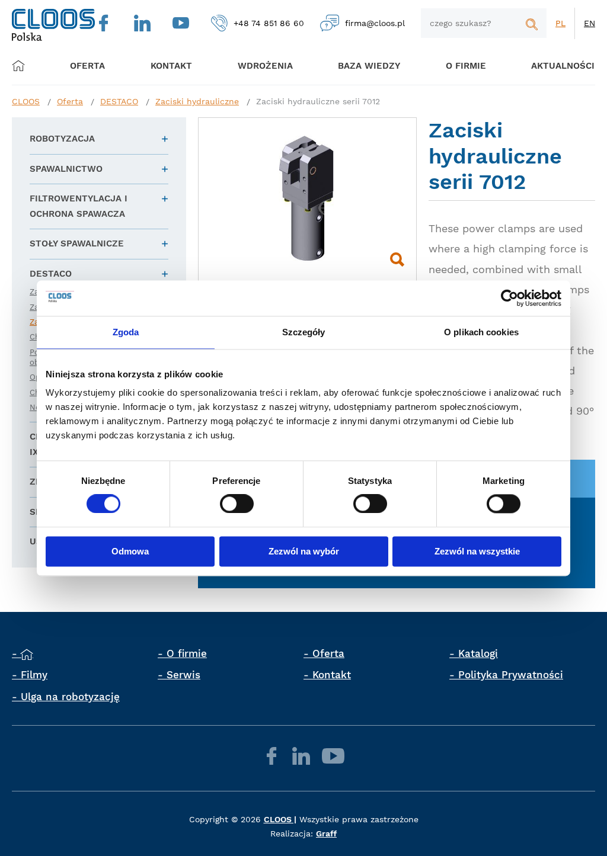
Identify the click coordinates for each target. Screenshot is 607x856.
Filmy (34, 675)
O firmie (466, 65)
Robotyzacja (62, 138)
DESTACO (119, 101)
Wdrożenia (265, 65)
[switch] (237, 504)
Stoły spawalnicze (77, 243)
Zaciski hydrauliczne (197, 101)
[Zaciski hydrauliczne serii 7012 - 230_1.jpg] (307, 199)
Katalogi (478, 653)
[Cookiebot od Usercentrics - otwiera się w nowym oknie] (509, 298)
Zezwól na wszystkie (477, 551)
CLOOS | (280, 819)
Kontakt (331, 675)
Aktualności (563, 65)
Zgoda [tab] (126, 332)
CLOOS (26, 101)
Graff (326, 833)
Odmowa (130, 551)
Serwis (183, 675)
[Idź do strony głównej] (53, 25)
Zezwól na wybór (304, 551)
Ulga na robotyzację (70, 697)
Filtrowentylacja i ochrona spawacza (78, 206)
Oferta (87, 65)
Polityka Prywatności (510, 675)
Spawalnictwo (66, 168)
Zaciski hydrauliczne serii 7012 (318, 101)
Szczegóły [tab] (303, 332)
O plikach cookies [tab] (481, 332)
